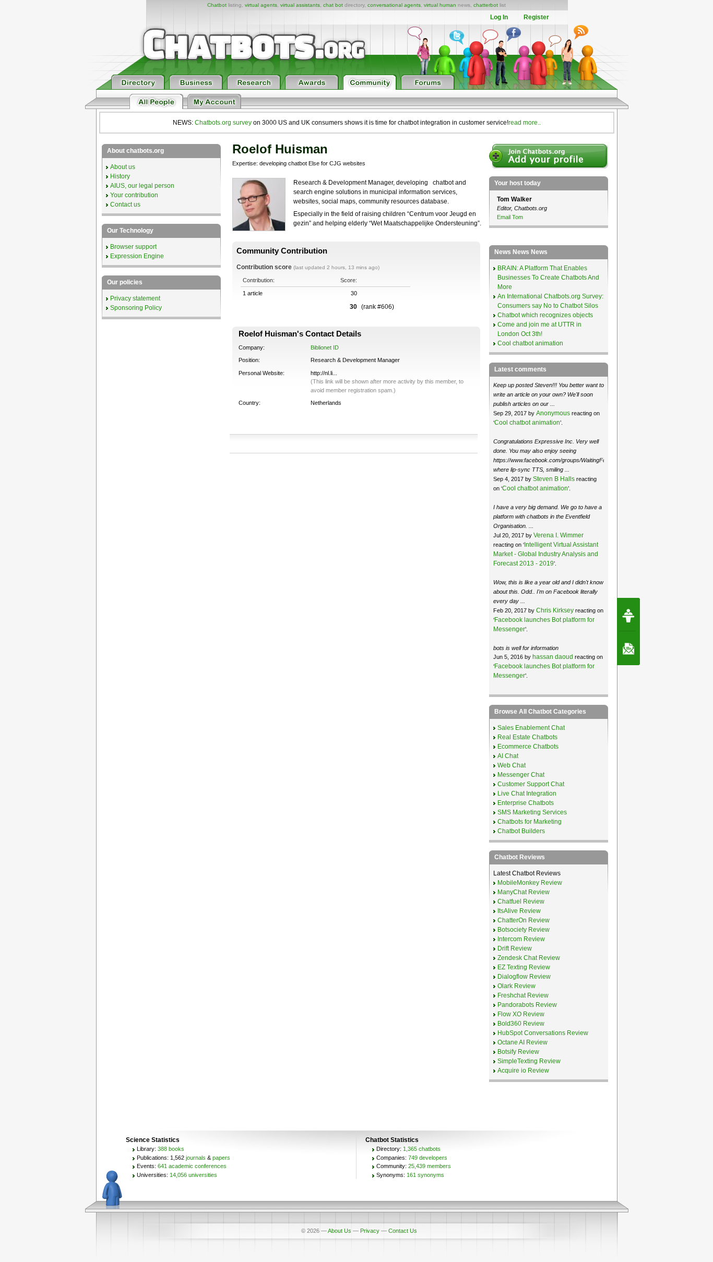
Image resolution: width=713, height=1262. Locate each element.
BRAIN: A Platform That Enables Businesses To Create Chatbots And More (548, 278)
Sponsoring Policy (136, 307)
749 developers (427, 1158)
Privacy (369, 1231)
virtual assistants (300, 5)
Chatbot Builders (521, 831)
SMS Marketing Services (532, 812)
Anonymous (553, 413)
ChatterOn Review (523, 920)
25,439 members (429, 1166)
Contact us (125, 204)
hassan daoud (552, 656)
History (120, 176)
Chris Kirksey (555, 610)
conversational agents (394, 5)
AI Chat (507, 756)
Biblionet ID (325, 347)
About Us (339, 1231)
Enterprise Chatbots (525, 803)
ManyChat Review (523, 892)
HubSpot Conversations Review (542, 1033)
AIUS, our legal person (142, 185)
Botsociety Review (523, 929)
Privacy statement (135, 298)
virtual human (440, 5)
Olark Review (516, 986)
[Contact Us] (628, 648)
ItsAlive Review (519, 911)
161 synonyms (425, 1175)
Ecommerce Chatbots (527, 746)
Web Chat (511, 765)
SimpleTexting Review (529, 1061)
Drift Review (514, 948)
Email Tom (510, 217)
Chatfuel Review (520, 901)
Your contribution (134, 195)
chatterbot (485, 5)
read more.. (524, 122)
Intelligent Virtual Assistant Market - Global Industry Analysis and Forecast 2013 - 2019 (545, 554)
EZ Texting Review (523, 967)
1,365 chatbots (422, 1149)
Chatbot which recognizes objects (545, 315)
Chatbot (217, 5)
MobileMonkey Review (529, 882)
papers (221, 1158)
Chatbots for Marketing (529, 821)
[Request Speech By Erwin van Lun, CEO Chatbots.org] (628, 614)
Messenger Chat (520, 774)
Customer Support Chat (530, 784)
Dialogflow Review (524, 976)
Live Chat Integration (526, 793)
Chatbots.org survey (223, 122)
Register (536, 17)
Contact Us (402, 1231)
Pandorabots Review (527, 1004)
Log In (499, 17)
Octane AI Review (522, 1042)
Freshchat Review (523, 995)
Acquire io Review (523, 1070)
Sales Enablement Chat (531, 727)
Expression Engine (137, 256)
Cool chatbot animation (530, 343)
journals (196, 1158)
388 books (171, 1149)
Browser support (133, 246)
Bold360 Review (520, 1023)
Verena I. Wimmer (558, 535)
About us (122, 167)
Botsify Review (518, 1051)
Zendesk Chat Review (528, 957)
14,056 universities (193, 1175)
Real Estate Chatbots (527, 737)
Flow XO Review (520, 1014)
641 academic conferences (192, 1166)
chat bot (333, 5)
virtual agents (261, 5)
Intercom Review (521, 939)
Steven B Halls (554, 479)
